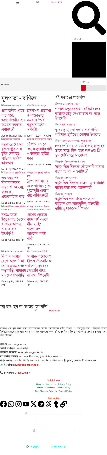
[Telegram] (41, 404)
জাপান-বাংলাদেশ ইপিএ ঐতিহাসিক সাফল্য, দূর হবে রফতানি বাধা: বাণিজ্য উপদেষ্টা (39, 266)
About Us (40, 384)
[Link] (63, 404)
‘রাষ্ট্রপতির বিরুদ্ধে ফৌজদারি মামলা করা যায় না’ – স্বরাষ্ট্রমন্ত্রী (79, 169)
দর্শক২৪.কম (44, 446)
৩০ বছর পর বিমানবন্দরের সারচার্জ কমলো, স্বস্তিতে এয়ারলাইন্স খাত (12, 187)
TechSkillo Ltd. (73, 446)
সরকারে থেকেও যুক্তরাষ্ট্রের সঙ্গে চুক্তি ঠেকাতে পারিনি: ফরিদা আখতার (12, 154)
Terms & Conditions (46, 387)
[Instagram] (18, 404)
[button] (17, 3)
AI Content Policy (64, 391)
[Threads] (48, 404)
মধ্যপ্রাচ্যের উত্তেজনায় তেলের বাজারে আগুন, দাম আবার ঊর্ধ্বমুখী (13, 224)
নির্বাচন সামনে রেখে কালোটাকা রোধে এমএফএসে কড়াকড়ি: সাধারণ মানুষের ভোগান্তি (14, 266)
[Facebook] (3, 404)
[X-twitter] (33, 404)
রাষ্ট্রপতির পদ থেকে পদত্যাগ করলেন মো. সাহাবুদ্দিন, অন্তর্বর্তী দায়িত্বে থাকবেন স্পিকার (77, 203)
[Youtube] (26, 404)
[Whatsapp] (11, 404)
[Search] (83, 88)
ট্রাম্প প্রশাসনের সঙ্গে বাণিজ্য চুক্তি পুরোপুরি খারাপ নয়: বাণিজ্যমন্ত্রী (39, 188)
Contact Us (51, 384)
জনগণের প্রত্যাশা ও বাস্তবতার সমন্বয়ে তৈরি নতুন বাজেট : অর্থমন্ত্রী (39, 120)
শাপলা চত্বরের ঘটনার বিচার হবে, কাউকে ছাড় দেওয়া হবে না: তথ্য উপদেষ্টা (78, 113)
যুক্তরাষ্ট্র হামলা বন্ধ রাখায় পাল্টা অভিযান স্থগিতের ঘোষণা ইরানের (78, 132)
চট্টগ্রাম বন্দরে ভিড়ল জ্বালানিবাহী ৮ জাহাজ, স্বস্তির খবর (39, 151)
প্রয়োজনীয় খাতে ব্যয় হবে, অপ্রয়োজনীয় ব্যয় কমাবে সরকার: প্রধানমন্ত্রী (13, 120)
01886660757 (22, 373)
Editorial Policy (63, 387)
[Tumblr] (56, 404)
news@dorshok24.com (26, 365)
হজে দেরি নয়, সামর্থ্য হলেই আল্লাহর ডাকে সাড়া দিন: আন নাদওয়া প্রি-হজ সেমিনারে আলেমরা (79, 150)
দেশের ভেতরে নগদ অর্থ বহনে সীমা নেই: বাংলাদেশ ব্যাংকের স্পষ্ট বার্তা (37, 226)
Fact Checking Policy (44, 391)
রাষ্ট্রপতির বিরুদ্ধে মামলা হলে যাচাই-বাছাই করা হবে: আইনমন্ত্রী (80, 185)
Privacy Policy (64, 384)
